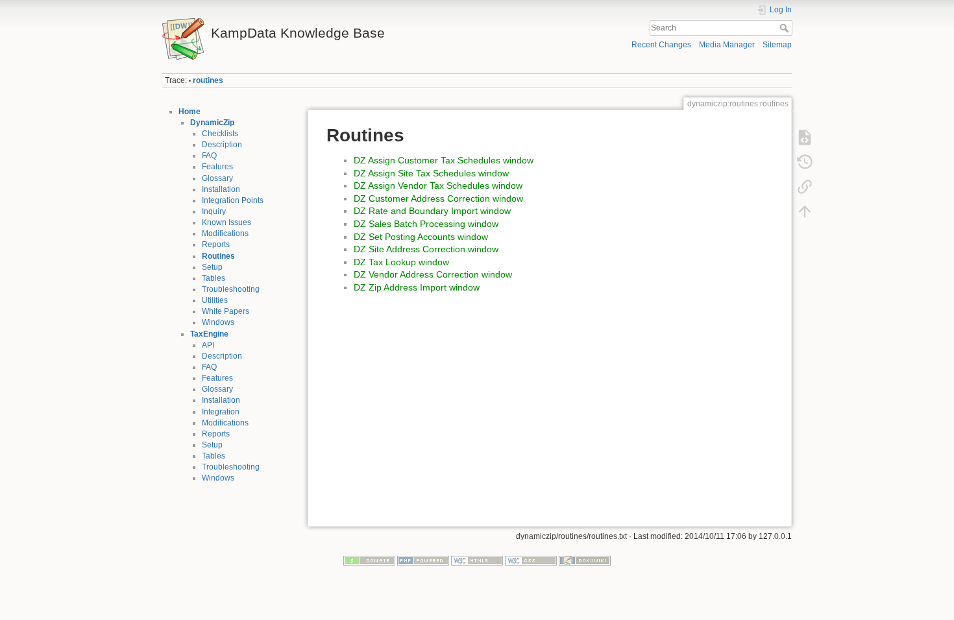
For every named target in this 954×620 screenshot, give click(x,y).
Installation (221, 189)
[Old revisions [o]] (805, 162)
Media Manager (727, 44)
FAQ (209, 155)
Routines (218, 256)
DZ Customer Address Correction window (438, 198)
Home (189, 111)
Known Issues (226, 222)
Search (785, 27)
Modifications (225, 233)
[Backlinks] (805, 186)
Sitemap (777, 44)
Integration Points (232, 200)
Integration (220, 411)
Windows (218, 322)
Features (217, 166)
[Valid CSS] (531, 560)
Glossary (217, 178)
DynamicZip (212, 122)
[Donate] (369, 560)
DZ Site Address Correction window (426, 249)
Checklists (220, 133)
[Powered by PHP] (423, 560)
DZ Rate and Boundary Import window (432, 211)
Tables (213, 278)
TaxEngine (209, 334)
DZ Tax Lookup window (401, 262)
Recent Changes (661, 44)
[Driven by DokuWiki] (585, 560)
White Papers (225, 311)
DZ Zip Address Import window (417, 287)
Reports (216, 244)
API (208, 345)
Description (222, 144)
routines (208, 80)
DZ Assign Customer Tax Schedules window (443, 160)
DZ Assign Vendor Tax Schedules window (438, 185)
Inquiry (214, 211)
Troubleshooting (231, 289)
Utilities (215, 300)
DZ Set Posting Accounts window (421, 237)
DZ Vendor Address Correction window (433, 274)
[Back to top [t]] (805, 211)
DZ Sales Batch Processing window (426, 224)
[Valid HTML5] (477, 560)
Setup (212, 267)
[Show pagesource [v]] (805, 137)
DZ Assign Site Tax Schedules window (431, 173)
